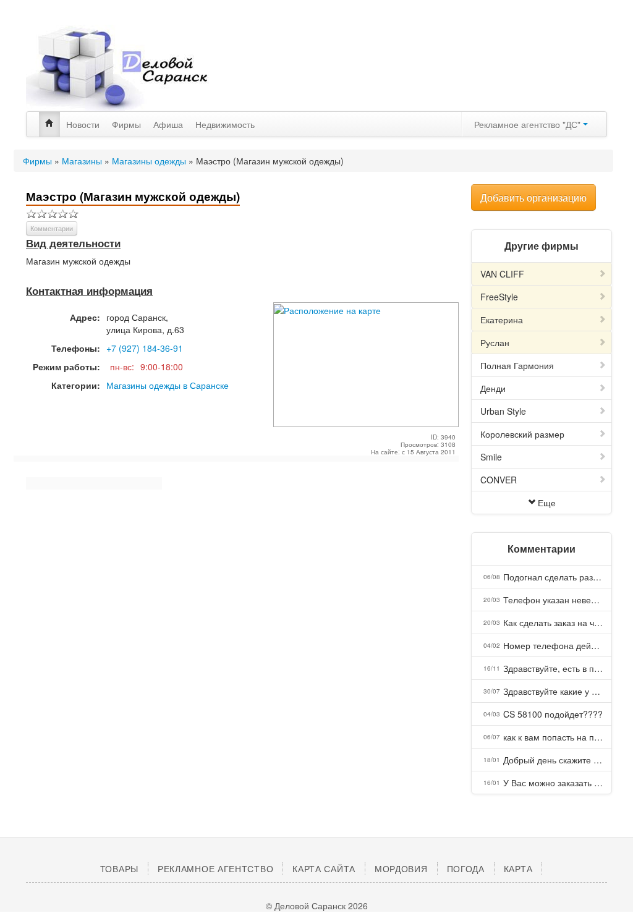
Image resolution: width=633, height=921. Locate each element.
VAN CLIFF (502, 274)
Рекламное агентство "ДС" (528, 124)
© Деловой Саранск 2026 (317, 905)
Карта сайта (323, 868)
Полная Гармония (517, 365)
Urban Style (503, 411)
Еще (547, 502)
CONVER (498, 479)
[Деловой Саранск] (118, 68)
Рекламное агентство (215, 868)
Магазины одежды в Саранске (167, 385)
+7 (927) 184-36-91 (144, 348)
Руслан (494, 342)
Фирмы (126, 124)
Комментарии (51, 228)
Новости (83, 124)
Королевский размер (522, 434)
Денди (493, 388)
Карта (518, 868)
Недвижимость (225, 124)
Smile (491, 457)
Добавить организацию (533, 197)
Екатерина (501, 319)
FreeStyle (499, 297)
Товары (119, 868)
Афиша (168, 124)
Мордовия (401, 868)
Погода (466, 868)
